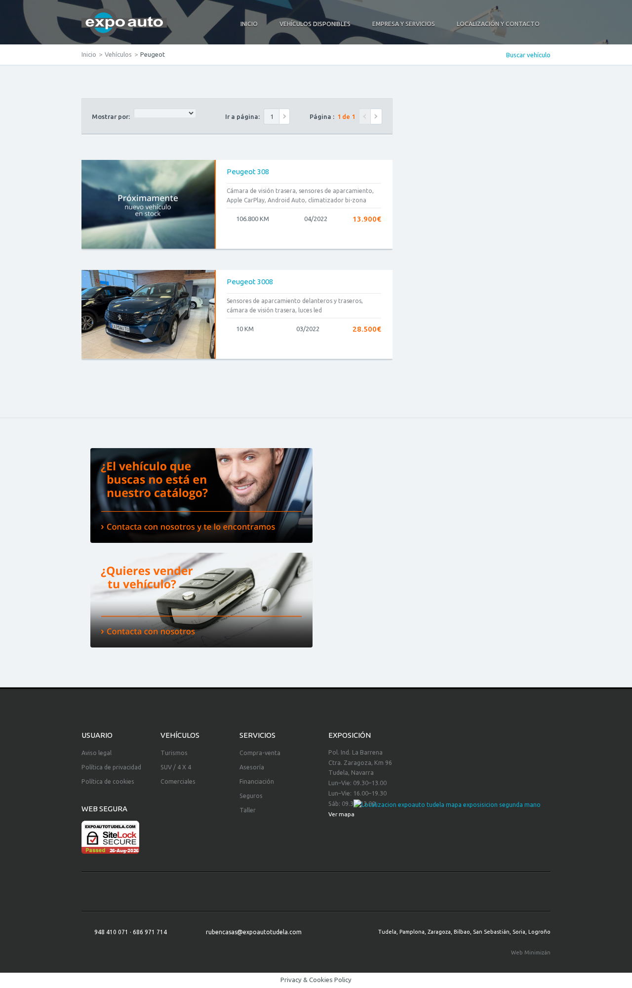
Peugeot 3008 (250, 281)
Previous (365, 116)
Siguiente (376, 116)
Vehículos (118, 54)
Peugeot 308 (248, 171)
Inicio (88, 54)
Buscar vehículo (528, 54)
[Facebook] (316, 891)
